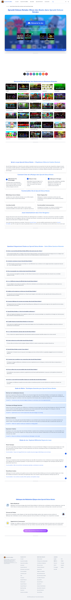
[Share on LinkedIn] (34, 74)
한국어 (55, 565)
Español (62, 565)
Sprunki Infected (39, 1)
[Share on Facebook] (27, 74)
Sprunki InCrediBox (24, 1)
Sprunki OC (39, 583)
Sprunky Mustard (40, 590)
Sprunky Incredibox (24, 592)
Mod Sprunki (23, 581)
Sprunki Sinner (33, 222)
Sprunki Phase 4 (24, 579)
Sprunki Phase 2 (24, 583)
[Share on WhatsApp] (37, 74)
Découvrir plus (40, 565)
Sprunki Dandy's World (41, 575)
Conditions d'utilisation (41, 563)
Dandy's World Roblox (41, 586)
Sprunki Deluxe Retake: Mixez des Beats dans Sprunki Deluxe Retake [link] (21, 6)
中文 (62, 559)
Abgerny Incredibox (41, 571)
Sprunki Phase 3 (24, 586)
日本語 (62, 561)
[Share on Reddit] (43, 74)
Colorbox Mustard (40, 567)
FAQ (21, 575)
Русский (55, 569)
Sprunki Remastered (41, 573)
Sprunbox (22, 590)
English (55, 559)
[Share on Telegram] (40, 74)
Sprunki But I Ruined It (41, 588)
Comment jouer (23, 573)
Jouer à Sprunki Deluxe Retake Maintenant (35, 530)
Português (56, 567)
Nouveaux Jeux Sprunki (25, 569)
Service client (39, 559)
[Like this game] (62, 49)
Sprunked (32, 1)
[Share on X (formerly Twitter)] (24, 74)
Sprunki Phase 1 (40, 581)
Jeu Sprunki (47, 1)
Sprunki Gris (39, 569)
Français (62, 563)
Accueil (16, 1)
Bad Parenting (23, 588)
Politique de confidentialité (42, 561)
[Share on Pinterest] (46, 74)
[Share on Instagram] (31, 74)
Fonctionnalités (23, 571)
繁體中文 (55, 561)
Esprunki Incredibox (24, 563)
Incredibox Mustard (41, 577)
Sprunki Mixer (39, 592)
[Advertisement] (35, 61)
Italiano (62, 567)
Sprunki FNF (39, 579)
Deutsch (55, 563)
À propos (22, 577)
